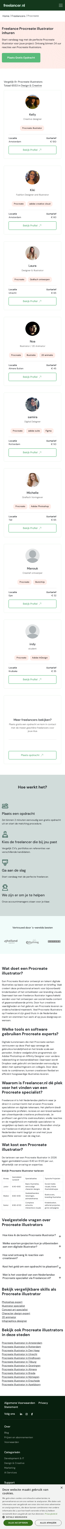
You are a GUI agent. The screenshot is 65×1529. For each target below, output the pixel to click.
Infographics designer (14, 1321)
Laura (32, 265)
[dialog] (32, 1506)
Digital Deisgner (32, 421)
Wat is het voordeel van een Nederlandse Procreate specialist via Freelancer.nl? (29, 1276)
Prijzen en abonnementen (18, 1437)
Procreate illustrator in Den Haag (21, 1350)
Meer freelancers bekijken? (33, 719)
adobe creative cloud (39, 203)
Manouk (32, 568)
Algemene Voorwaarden (19, 1403)
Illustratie (31, 355)
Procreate (19, 203)
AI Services (10, 1472)
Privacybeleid (51, 1513)
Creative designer (32, 119)
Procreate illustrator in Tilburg (19, 1361)
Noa (32, 341)
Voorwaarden (11, 1442)
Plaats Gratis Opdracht (21, 57)
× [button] (61, 1488)
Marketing (9, 1467)
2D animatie (47, 355)
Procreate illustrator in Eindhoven (21, 1358)
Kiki (32, 190)
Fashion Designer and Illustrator (32, 194)
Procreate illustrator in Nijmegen (20, 1377)
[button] (32, 1517)
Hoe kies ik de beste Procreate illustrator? (29, 1235)
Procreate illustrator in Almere (19, 1369)
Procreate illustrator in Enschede (21, 1380)
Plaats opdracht (30, 755)
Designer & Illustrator (33, 270)
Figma (48, 430)
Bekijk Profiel (30, 150)
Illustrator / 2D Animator (32, 346)
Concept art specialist (15, 1309)
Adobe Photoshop (40, 506)
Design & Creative (31, 85)
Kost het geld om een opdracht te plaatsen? (30, 1266)
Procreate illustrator (32, 128)
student (32, 648)
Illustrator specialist (13, 1305)
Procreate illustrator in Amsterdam (22, 1343)
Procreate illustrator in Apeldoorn (21, 1384)
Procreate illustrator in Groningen (21, 1365)
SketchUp (40, 582)
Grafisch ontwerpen (40, 279)
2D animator (9, 1317)
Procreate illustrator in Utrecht (19, 1354)
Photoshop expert (12, 1302)
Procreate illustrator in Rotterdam (21, 1346)
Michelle (32, 492)
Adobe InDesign (40, 657)
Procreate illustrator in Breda (18, 1373)
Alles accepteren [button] (18, 1522)
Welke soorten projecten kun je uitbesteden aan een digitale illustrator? (30, 1245)
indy (33, 644)
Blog (6, 1432)
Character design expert (16, 1313)
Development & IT (14, 1458)
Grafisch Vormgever (32, 497)
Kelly (32, 114)
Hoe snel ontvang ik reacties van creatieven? (23, 1256)
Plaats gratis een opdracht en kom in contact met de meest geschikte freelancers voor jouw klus (32, 726)
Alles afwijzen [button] (48, 1522)
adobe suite (34, 430)
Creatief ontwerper (32, 573)
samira (32, 417)
